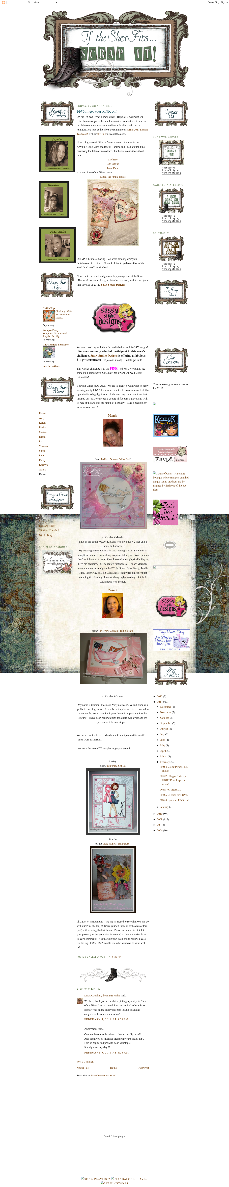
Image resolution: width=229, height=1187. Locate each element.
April (163, 751)
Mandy (43, 521)
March (164, 756)
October (164, 717)
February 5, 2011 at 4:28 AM (106, 1052)
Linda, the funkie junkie (113, 176)
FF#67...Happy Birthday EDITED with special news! (173, 780)
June (163, 739)
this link (101, 134)
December (166, 706)
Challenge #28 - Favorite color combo (63, 314)
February (165, 762)
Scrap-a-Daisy (51, 330)
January (164, 807)
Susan (42, 450)
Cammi (112, 590)
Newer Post (83, 1067)
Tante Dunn (113, 168)
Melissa (43, 432)
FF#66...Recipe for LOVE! (174, 795)
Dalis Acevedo (47, 525)
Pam (41, 455)
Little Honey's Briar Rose (115, 843)
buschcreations (51, 366)
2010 (160, 813)
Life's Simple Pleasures (56, 344)
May (163, 745)
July (162, 734)
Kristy (42, 460)
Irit (40, 441)
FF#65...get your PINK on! (97, 111)
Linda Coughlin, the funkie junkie (102, 995)
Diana (42, 436)
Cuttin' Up (49, 308)
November (166, 712)
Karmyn (43, 464)
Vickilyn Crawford (49, 530)
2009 (160, 819)
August (164, 728)
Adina (42, 469)
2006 (160, 830)
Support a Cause (116, 765)
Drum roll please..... (170, 789)
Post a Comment (85, 1061)
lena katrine (113, 163)
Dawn (42, 413)
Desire (42, 427)
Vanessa (43, 446)
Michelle (113, 159)
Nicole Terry (45, 535)
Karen (42, 422)
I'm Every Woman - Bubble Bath (115, 459)
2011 (160, 702)
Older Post (143, 1067)
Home (113, 1067)
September (166, 723)
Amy (41, 418)
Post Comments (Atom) (103, 1075)
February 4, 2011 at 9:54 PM (106, 1019)
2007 (160, 824)
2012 (160, 696)
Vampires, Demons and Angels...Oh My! (55, 334)
